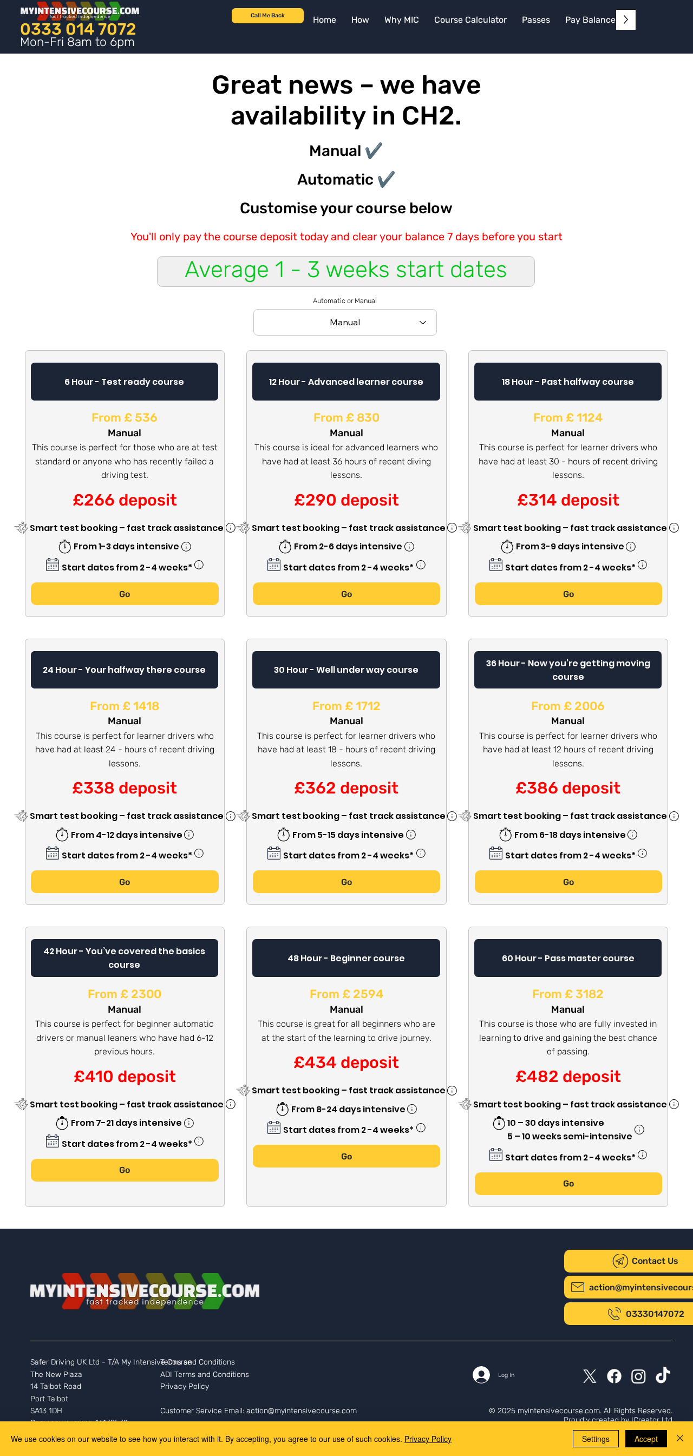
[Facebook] (614, 1376)
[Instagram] (638, 1376)
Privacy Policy (184, 1386)
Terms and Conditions (197, 1362)
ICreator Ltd (651, 1420)
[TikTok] (662, 1376)
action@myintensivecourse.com (301, 1410)
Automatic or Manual (345, 301)
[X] (589, 1376)
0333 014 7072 (78, 28)
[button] (590, 19)
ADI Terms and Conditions (204, 1374)
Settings (596, 1438)
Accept (646, 1438)
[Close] (680, 1438)
